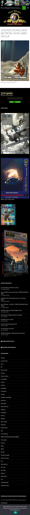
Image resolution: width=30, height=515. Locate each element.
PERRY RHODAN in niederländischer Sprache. (13, 333)
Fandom (3, 385)
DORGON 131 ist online (7, 319)
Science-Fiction (5, 458)
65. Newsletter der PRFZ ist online (10, 287)
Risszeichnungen (5, 455)
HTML (9, 199)
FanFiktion (3, 391)
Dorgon (3, 373)
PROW (2, 452)
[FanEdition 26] (8, 214)
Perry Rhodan (4, 434)
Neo (2, 430)
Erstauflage (4, 379)
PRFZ (2, 446)
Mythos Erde (4, 427)
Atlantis (3, 358)
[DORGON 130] (15, 178)
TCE (2, 479)
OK (15, 512)
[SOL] (15, 133)
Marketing (3, 412)
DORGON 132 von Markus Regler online (11, 310)
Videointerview (5, 485)
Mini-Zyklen (4, 421)
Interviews (3, 403)
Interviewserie (4, 406)
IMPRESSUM (4, 503)
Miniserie (3, 424)
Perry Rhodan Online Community (11, 8)
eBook (2, 199)
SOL (2, 461)
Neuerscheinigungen (9, 347)
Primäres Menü (28, 8)
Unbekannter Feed (8, 341)
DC (2, 367)
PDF (6, 199)
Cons (2, 364)
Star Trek (3, 467)
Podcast (3, 443)
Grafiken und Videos (6, 397)
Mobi (13, 199)
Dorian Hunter (4, 376)
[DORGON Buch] (15, 253)
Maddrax (3, 409)
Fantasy (3, 394)
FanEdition (3, 388)
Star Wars (3, 470)
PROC (2, 449)
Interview (3, 400)
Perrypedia (4, 440)
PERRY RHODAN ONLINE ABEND (10, 437)
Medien (3, 418)
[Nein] (28, 510)
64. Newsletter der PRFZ (7, 328)
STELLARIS (3, 476)
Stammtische (4, 464)
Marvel (2, 415)
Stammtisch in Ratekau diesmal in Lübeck (11, 315)
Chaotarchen (4, 361)
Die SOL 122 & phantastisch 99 (9, 324)
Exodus (3, 382)
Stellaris (3, 473)
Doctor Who (4, 370)
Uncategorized (4, 482)
